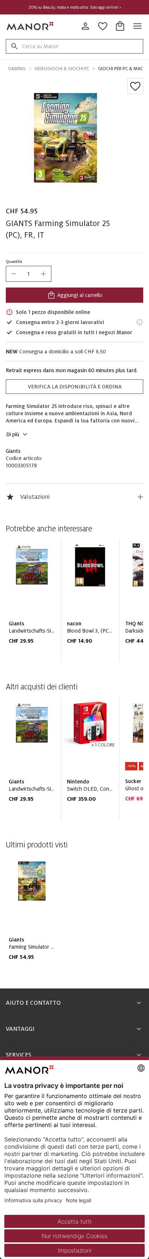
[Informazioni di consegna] (139, 322)
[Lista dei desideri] (135, 86)
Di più (12, 434)
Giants (13, 451)
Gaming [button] (17, 68)
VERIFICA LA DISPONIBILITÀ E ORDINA (75, 387)
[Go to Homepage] (30, 26)
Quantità (14, 261)
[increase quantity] (43, 273)
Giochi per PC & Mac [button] (120, 68)
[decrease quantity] (13, 273)
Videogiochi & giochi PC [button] (61, 68)
